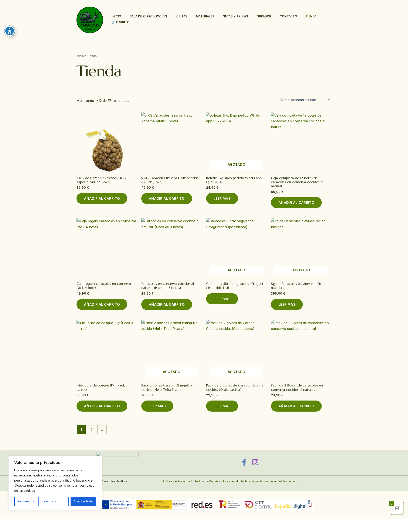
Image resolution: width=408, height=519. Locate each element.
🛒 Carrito (120, 22)
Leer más (222, 198)
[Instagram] (255, 462)
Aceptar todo (83, 501)
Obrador (264, 16)
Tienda (311, 16)
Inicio (116, 16)
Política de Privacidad (177, 481)
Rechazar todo (55, 501)
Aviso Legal (230, 481)
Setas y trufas (235, 16)
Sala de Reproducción (148, 16)
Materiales (205, 16)
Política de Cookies (207, 481)
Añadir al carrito (102, 198)
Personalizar (26, 501)
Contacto (288, 16)
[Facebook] (244, 462)
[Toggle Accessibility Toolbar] (9, 31)
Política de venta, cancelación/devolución (269, 481)
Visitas (181, 16)
